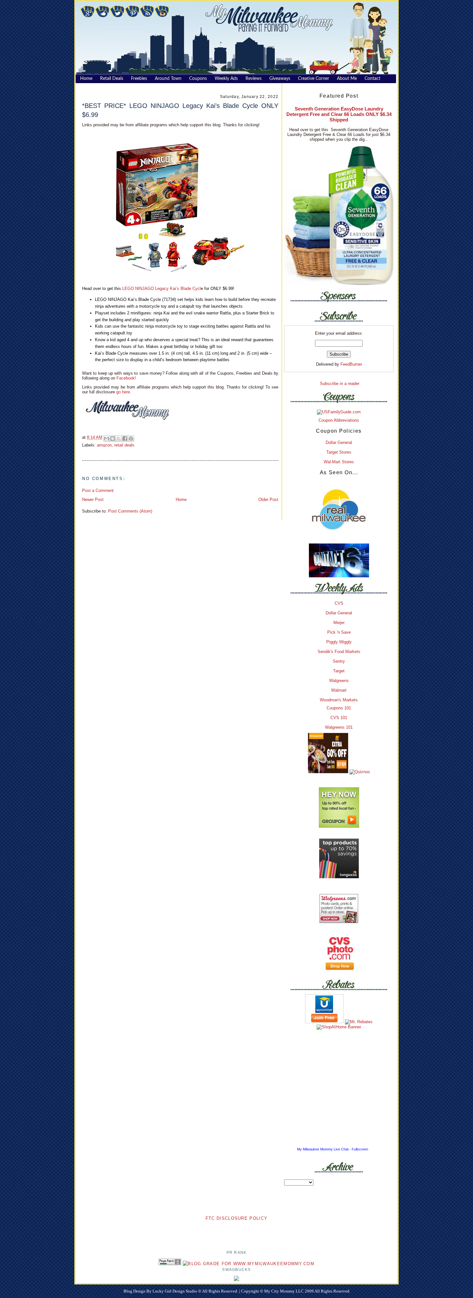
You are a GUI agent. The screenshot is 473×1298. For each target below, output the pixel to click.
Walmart (339, 690)
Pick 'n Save (339, 632)
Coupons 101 (339, 708)
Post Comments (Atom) (130, 511)
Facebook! (125, 378)
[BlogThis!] (112, 438)
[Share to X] (119, 438)
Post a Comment (98, 490)
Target (339, 670)
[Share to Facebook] (125, 438)
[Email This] (106, 438)
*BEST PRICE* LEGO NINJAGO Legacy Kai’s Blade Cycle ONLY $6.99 (180, 110)
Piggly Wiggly (339, 641)
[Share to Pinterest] (131, 438)
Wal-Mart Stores (339, 461)
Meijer (339, 622)
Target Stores (338, 452)
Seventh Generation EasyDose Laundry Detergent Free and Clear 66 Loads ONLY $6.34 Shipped (339, 114)
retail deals (124, 445)
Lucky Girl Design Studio (175, 1291)
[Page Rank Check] (170, 1263)
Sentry (339, 661)
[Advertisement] (236, 1231)
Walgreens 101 (339, 727)
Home (181, 499)
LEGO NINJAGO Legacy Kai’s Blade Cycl (161, 288)
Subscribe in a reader (339, 383)
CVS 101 (338, 717)
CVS (339, 603)
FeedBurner (351, 364)
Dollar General (339, 442)
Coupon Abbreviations (339, 420)
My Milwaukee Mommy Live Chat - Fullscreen (332, 1149)
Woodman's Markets (339, 699)
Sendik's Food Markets (339, 651)
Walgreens (339, 680)
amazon (104, 445)
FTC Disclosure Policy (236, 1218)
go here (123, 391)
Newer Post (93, 499)
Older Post (268, 499)
